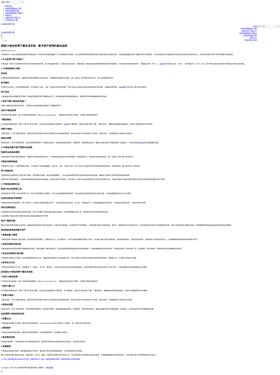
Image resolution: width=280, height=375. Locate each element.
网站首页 (8, 6)
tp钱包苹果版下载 (12, 11)
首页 (255, 26)
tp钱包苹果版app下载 (13, 8)
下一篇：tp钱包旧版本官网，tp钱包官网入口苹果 (57, 359)
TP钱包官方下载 (11, 20)
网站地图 (49, 368)
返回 (78, 359)
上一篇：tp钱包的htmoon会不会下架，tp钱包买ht (19, 359)
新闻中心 (8, 15)
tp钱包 (161, 64)
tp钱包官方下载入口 (13, 18)
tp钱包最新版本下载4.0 (14, 13)
